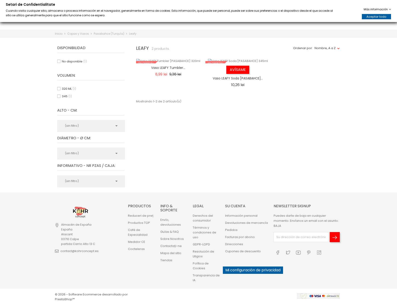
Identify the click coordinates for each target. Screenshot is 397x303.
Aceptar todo (376, 16)
